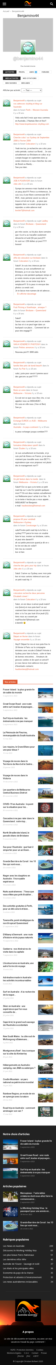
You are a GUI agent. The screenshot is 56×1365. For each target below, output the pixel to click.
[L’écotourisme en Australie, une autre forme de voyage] (45, 967)
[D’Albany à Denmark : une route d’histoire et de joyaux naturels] (45, 938)
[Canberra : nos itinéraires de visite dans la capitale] (45, 952)
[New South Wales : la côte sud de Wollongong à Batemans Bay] (45, 1040)
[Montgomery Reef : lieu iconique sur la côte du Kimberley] (45, 1054)
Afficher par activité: (11, 90)
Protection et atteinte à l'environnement (22, 1277)
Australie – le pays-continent (25, 427)
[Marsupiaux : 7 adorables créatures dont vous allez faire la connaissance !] (10, 1197)
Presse (44, 1353)
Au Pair (22, 369)
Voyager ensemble (21, 639)
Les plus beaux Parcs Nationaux (18, 1254)
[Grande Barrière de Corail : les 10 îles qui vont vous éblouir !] (45, 865)
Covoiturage (31, 525)
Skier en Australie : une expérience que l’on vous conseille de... (15, 1009)
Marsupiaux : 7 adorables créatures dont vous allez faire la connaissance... (36, 1196)
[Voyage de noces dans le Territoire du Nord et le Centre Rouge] (45, 765)
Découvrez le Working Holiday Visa (19, 1250)
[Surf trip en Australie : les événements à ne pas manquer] (45, 722)
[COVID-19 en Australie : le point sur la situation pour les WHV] (45, 808)
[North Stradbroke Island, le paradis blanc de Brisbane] (45, 836)
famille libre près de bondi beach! (27, 366)
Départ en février (20, 636)
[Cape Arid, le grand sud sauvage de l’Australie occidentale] (45, 1026)
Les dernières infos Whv (14, 1259)
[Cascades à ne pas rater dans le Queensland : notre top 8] (45, 822)
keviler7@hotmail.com (24, 210)
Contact (35, 1353)
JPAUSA (21, 1356)
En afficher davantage (26, 294)
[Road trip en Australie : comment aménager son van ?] (45, 1111)
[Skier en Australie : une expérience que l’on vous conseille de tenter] (45, 1010)
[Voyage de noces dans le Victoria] (45, 779)
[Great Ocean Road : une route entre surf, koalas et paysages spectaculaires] (45, 707)
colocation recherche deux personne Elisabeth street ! (29, 594)
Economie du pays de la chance (18, 1272)
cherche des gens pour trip (24, 565)
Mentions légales (14, 1353)
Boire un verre (19, 390)
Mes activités (11, 78)
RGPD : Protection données (22, 1350)
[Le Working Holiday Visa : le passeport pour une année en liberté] (10, 1212)
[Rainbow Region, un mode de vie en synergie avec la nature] (45, 1097)
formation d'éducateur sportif (25, 445)
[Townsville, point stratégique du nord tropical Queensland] (45, 924)
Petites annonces (26, 347)
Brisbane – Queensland (36, 224)
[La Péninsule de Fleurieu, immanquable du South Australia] (45, 736)
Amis (32, 72)
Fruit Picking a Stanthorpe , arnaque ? (29, 307)
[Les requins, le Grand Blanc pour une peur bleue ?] (45, 750)
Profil (22, 72)
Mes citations (29, 78)
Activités (9, 72)
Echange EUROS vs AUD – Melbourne (30, 421)
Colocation (30, 144)
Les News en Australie (13, 1246)
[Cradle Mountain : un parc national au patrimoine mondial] (45, 1083)
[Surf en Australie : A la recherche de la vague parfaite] (45, 995)
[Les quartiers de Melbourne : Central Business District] (45, 793)
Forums (45, 72)
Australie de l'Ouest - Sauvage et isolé (21, 1263)
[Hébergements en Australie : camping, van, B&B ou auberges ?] (45, 1069)
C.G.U (26, 1353)
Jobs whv (17, 184)
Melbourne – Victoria (22, 393)
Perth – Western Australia (37, 110)
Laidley (45, 221)
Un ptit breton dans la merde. (26, 479)
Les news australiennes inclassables (20, 1281)
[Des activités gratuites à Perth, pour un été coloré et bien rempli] (45, 909)
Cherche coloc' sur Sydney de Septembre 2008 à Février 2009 (31, 139)
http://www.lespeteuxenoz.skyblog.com (32, 124)
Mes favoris (11, 83)
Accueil (6, 11)
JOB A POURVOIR (21, 181)
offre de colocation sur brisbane (27, 258)
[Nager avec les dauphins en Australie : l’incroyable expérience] (45, 879)
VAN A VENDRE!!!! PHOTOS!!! (27, 344)
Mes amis (25, 83)
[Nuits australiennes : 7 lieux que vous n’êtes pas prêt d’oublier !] (45, 895)
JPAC (28, 1356)
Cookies (39, 1350)
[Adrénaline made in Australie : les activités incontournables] (45, 981)
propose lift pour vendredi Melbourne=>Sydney (24, 520)
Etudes (22, 448)
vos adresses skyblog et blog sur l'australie (27, 105)
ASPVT (36, 1356)
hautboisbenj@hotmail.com (33, 506)
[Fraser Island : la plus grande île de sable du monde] (45, 693)
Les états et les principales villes (18, 1268)
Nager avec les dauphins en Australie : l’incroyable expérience (16, 878)
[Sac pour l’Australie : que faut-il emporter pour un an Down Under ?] (45, 851)
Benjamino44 (19, 100)
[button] (52, 4)
